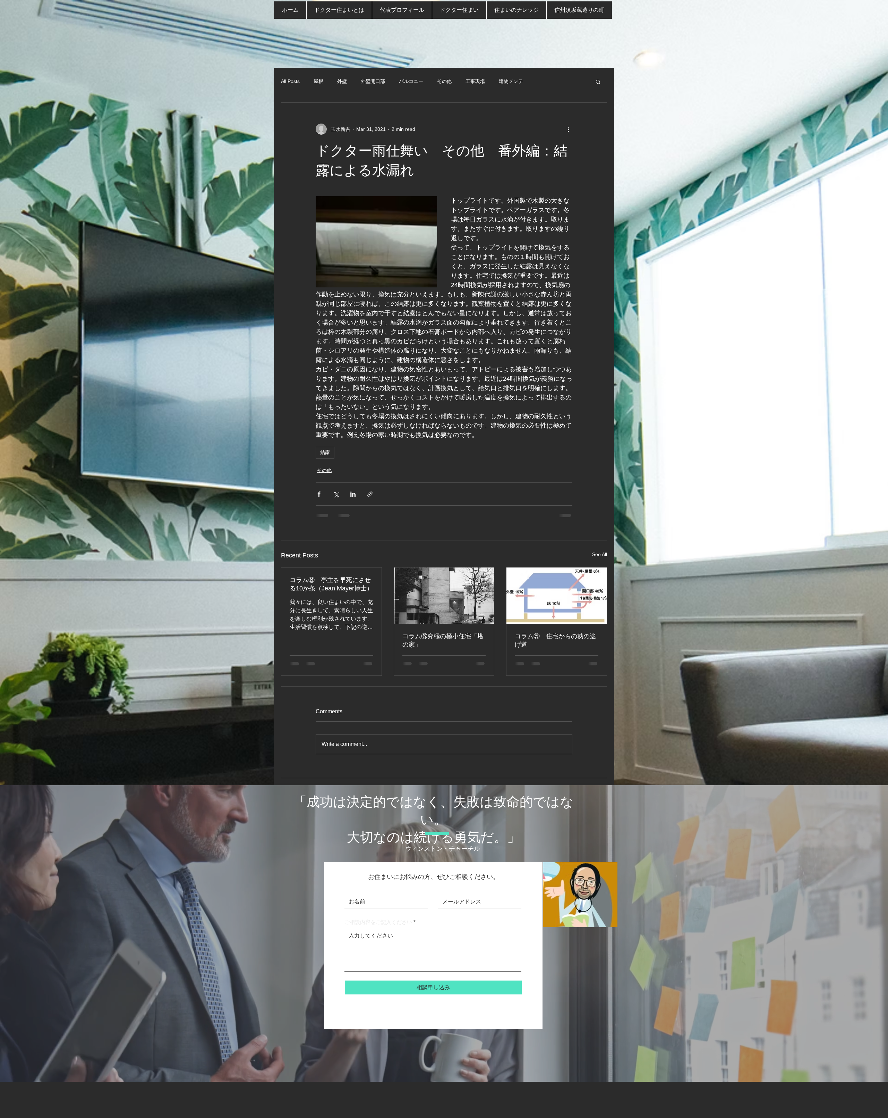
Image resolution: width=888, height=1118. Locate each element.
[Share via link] (370, 494)
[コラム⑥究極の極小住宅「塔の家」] (444, 596)
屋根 (318, 81)
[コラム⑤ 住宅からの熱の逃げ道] (556, 596)
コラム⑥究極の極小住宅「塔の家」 (443, 640)
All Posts (290, 81)
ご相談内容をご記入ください (378, 922)
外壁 (342, 81)
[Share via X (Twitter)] (336, 494)
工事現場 (475, 81)
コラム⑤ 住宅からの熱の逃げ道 (555, 640)
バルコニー (411, 81)
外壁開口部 (373, 81)
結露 (325, 452)
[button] (598, 81)
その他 (444, 81)
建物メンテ (511, 81)
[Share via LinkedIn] (353, 494)
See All (599, 554)
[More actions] (568, 129)
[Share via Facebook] (319, 494)
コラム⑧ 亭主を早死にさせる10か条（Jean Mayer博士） (331, 584)
